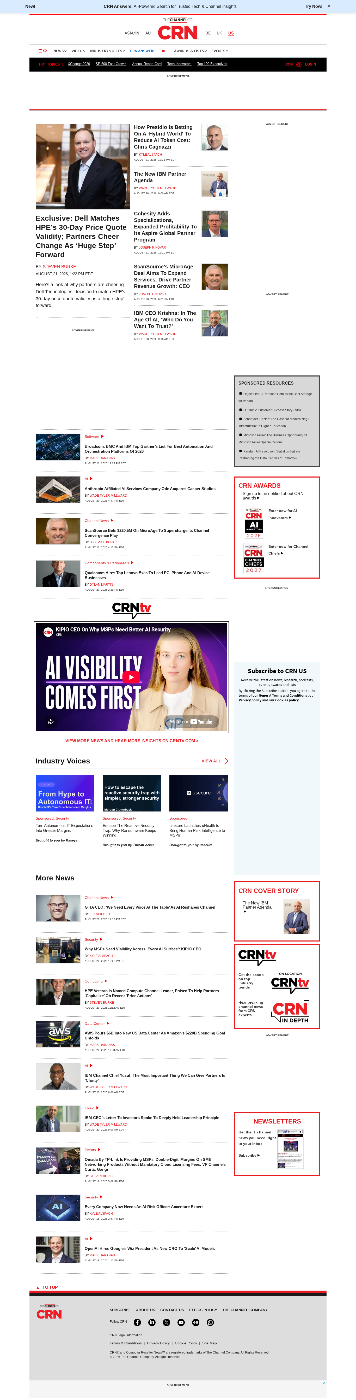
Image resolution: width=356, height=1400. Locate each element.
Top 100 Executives (212, 64)
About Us (145, 1310)
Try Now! (313, 6)
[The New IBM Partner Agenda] (214, 186)
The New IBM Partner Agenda (257, 905)
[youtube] (180, 1322)
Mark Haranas (102, 458)
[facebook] (137, 1322)
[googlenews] (195, 1322)
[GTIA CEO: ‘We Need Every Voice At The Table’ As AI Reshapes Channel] (58, 910)
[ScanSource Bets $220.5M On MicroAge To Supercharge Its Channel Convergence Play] (58, 533)
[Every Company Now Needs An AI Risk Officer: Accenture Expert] (58, 1210)
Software (92, 436)
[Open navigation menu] (42, 51)
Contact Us (172, 1310)
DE (208, 33)
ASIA (129, 33)
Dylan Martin (101, 584)
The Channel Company (245, 1310)
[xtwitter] (166, 1322)
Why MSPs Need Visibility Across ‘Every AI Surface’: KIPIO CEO (143, 949)
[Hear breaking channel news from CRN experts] (290, 1011)
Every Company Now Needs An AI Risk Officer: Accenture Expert (144, 1206)
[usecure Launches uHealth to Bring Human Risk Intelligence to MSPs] (198, 793)
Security (91, 939)
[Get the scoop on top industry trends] (290, 984)
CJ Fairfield (100, 914)
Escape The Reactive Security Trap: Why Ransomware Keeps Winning (129, 830)
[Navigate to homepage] (178, 40)
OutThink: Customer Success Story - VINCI (273, 410)
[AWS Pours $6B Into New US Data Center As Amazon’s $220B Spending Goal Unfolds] (58, 1036)
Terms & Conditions (126, 1343)
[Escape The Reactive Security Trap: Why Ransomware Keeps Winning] (132, 793)
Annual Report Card (147, 64)
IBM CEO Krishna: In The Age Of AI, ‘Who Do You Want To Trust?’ (165, 319)
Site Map (209, 1343)
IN (137, 33)
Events (90, 1150)
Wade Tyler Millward (157, 188)
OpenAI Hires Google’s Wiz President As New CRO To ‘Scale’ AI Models (150, 1248)
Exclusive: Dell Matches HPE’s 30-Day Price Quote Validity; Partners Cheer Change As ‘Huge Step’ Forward (81, 236)
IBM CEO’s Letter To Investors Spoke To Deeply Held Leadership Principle (152, 1117)
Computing (94, 981)
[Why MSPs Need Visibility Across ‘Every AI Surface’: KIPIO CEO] (58, 952)
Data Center (95, 1023)
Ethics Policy (203, 1310)
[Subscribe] (290, 1167)
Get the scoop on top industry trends (251, 981)
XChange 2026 (79, 64)
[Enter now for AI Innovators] (256, 537)
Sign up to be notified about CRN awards (273, 495)
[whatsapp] (210, 1322)
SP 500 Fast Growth (111, 64)
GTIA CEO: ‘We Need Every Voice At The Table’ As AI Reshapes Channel (150, 907)
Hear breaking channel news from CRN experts (250, 1008)
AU (148, 33)
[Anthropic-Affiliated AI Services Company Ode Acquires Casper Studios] (58, 491)
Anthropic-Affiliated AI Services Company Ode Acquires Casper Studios (150, 488)
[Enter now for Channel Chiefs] (256, 571)
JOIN (289, 64)
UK (219, 33)
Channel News (97, 521)
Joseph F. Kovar (152, 247)
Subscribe (247, 1155)
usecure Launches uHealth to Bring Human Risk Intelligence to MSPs (197, 830)
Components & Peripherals (107, 563)
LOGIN (310, 64)
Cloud (89, 1108)
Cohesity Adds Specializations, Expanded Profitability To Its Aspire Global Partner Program (165, 227)
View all (211, 761)
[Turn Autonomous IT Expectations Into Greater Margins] (65, 793)
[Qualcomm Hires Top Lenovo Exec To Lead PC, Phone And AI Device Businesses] (58, 576)
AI (86, 479)
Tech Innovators (179, 64)
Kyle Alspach (150, 154)
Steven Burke (59, 266)
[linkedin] (151, 1322)
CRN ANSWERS (143, 51)
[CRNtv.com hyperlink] (131, 611)
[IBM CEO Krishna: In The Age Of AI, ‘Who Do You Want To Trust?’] (214, 325)
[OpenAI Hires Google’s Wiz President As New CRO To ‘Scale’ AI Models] (58, 1251)
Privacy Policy (158, 1343)
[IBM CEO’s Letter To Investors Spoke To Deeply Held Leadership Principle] (58, 1120)
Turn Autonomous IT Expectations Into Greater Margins (64, 827)
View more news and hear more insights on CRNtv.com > (131, 741)
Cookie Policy (186, 1343)
